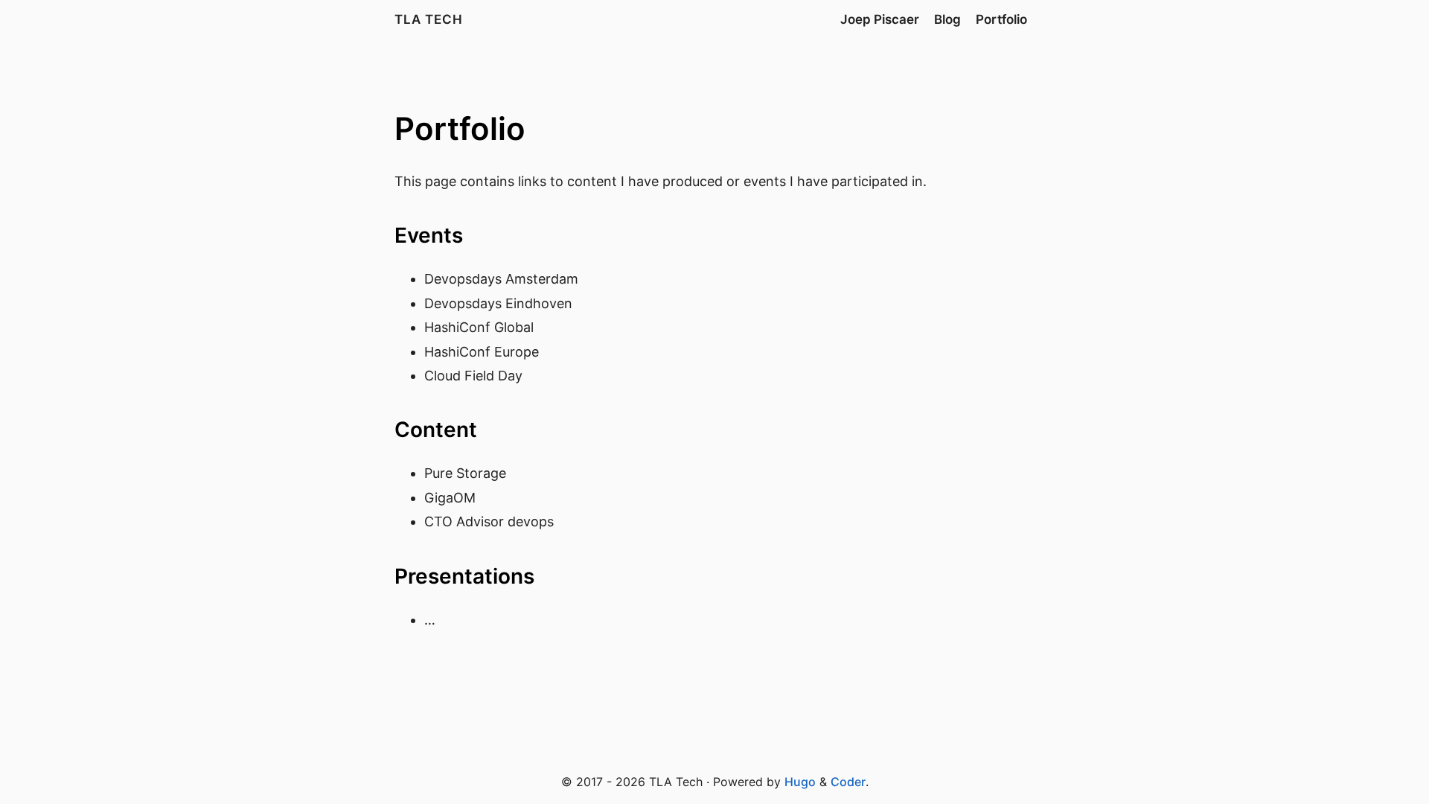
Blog (947, 19)
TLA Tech (428, 19)
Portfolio (1001, 19)
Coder (848, 781)
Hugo (800, 781)
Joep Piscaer (879, 19)
